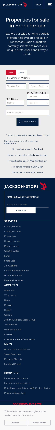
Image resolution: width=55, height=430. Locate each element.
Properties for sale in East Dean (27, 167)
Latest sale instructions (16, 378)
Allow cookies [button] (39, 422)
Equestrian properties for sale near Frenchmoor (21, 142)
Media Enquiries (12, 329)
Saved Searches (12, 354)
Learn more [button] (27, 415)
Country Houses (12, 226)
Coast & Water (11, 251)
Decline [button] (15, 422)
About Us (9, 290)
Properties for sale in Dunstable (27, 172)
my (38, 5)
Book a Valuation (13, 275)
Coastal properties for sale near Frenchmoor (27, 135)
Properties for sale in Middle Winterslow (27, 155)
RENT (21, 72)
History (8, 310)
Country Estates (12, 231)
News (7, 300)
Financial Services (13, 280)
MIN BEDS (12, 98)
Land (7, 256)
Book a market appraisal (17, 349)
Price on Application (14, 393)
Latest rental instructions (17, 383)
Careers (8, 315)
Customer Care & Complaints (19, 339)
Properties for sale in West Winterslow (27, 161)
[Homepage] (25, 189)
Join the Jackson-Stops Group (20, 319)
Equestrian (10, 236)
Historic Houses (12, 241)
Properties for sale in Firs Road (27, 149)
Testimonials (10, 324)
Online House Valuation (16, 270)
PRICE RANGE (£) (37, 93)
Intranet (8, 334)
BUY (11, 72)
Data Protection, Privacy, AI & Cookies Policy (27, 388)
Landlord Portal (12, 364)
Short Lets (9, 260)
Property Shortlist (13, 359)
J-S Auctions (10, 265)
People (8, 305)
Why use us (10, 295)
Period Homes (11, 246)
